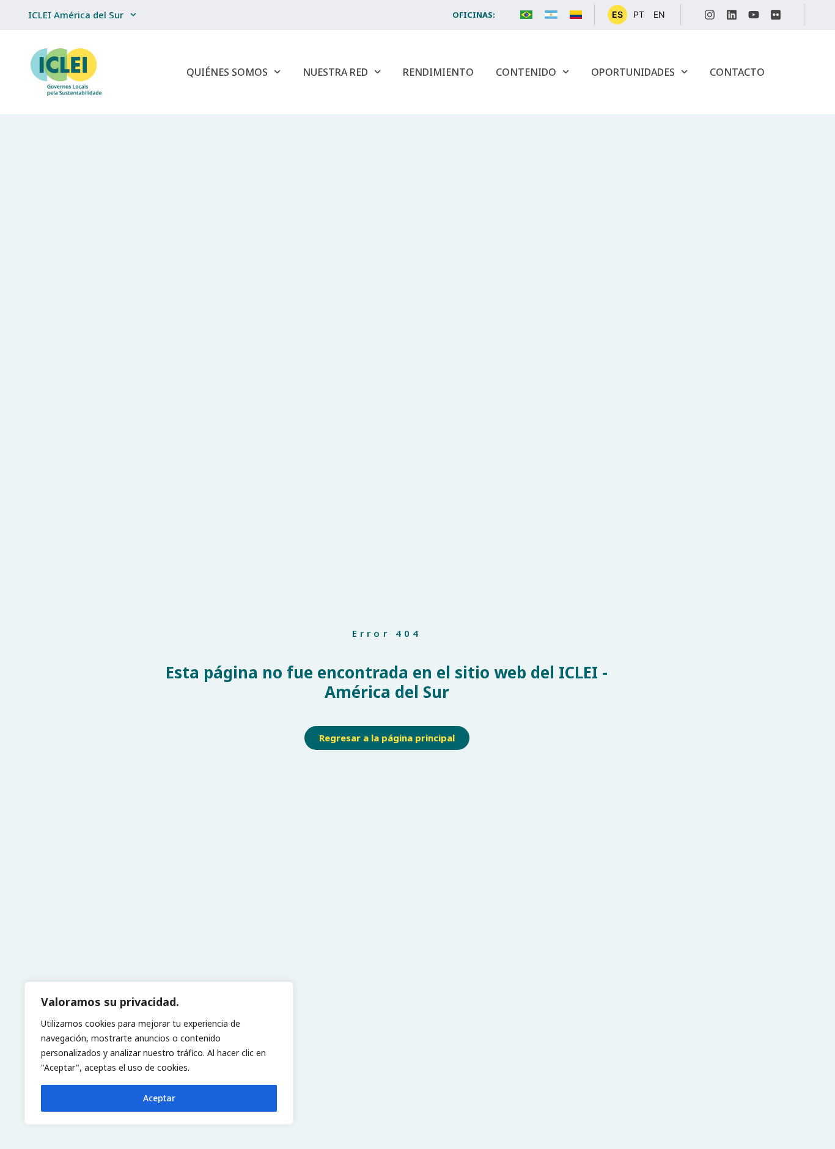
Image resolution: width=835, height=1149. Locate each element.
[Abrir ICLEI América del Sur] (133, 15)
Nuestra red (335, 72)
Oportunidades (633, 72)
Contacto (737, 72)
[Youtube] (754, 15)
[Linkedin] (732, 15)
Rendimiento (438, 72)
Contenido (526, 72)
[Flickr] (776, 15)
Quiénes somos (227, 72)
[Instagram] (710, 15)
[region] (158, 1053)
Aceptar (159, 1098)
